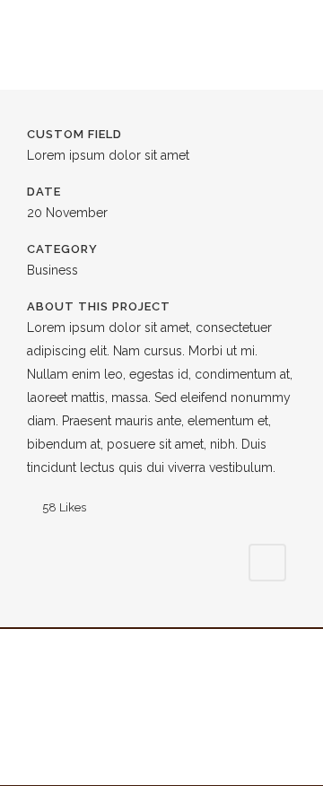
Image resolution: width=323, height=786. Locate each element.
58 (64, 507)
